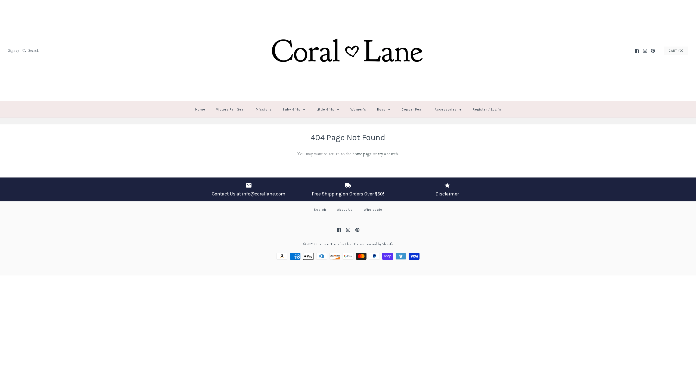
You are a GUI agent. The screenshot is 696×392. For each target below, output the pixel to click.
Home (200, 109)
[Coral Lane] (348, 8)
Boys (383, 109)
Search (320, 210)
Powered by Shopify (379, 244)
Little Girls (327, 109)
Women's (358, 109)
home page (362, 154)
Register (480, 109)
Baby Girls (294, 109)
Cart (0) (676, 51)
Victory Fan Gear (230, 109)
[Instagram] (645, 51)
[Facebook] (637, 51)
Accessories (448, 109)
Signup (14, 50)
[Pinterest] (653, 51)
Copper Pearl (413, 109)
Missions (264, 109)
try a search (388, 154)
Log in (496, 109)
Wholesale (373, 210)
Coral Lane (321, 244)
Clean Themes (354, 244)
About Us (345, 210)
